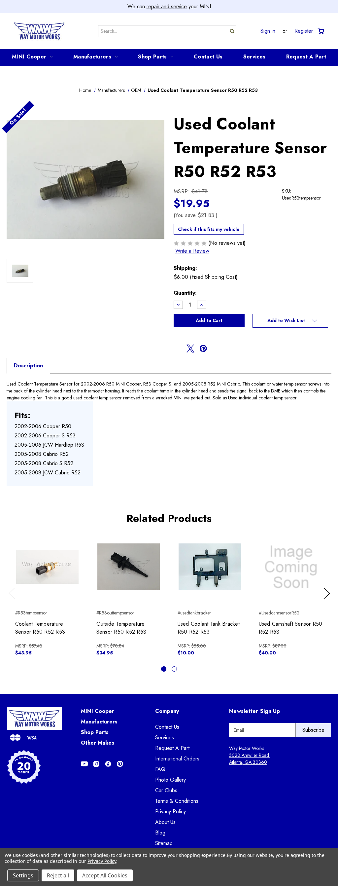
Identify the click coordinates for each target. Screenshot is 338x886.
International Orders (177, 758)
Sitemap (164, 843)
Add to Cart (47, 573)
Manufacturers (92, 56)
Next (327, 600)
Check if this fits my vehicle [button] (209, 229)
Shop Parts (152, 56)
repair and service (167, 6)
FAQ (160, 769)
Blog (160, 832)
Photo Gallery (170, 780)
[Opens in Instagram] (96, 763)
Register (303, 31)
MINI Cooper (29, 56)
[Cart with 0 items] (320, 31)
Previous (13, 600)
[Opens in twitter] (190, 348)
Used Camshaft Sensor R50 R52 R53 (290, 628)
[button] (290, 321)
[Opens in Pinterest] (120, 763)
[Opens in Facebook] (108, 763)
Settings (23, 875)
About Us (165, 822)
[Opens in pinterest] (203, 348)
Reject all (58, 875)
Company (167, 711)
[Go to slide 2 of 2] (174, 669)
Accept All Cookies (104, 875)
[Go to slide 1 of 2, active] (163, 669)
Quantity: (185, 293)
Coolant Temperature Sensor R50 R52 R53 (40, 628)
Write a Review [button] (192, 251)
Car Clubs (166, 790)
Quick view (47, 561)
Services (254, 56)
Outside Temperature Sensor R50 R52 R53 (121, 628)
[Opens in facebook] (178, 348)
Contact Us (208, 56)
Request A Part (306, 56)
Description (28, 365)
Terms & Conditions (176, 801)
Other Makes (97, 743)
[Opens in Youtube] (84, 763)
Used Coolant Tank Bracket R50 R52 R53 (209, 628)
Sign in (267, 31)
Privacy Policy (170, 811)
